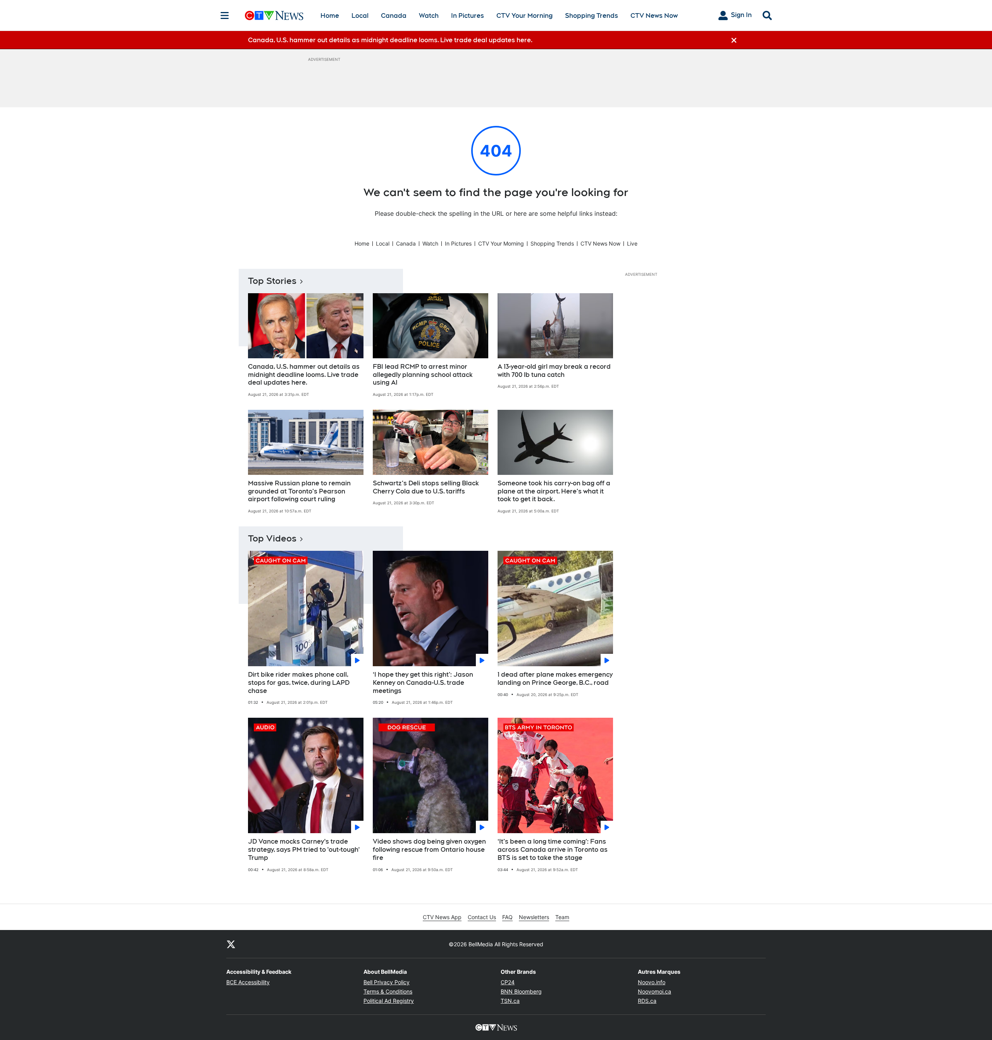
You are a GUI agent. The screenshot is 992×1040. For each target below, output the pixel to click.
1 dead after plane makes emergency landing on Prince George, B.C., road (555, 678)
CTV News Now (654, 15)
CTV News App (442, 917)
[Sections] (224, 15)
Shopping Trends (591, 15)
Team (562, 917)
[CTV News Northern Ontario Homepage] (274, 15)
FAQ (507, 917)
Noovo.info (651, 982)
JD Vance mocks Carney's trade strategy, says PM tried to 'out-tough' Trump (304, 849)
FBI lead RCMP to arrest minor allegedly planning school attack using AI (423, 375)
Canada (393, 15)
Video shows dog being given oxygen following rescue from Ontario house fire (429, 849)
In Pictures (467, 15)
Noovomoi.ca (654, 991)
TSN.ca (510, 1000)
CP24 (508, 982)
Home (329, 15)
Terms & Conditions (387, 991)
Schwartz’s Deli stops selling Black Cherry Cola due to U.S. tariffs (426, 487)
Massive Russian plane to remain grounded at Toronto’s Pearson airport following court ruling (299, 491)
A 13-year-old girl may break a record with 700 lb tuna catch (554, 370)
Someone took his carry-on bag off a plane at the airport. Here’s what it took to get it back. (554, 491)
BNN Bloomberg (521, 991)
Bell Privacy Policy (386, 982)
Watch (429, 15)
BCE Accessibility (248, 982)
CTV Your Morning (524, 15)
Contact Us (482, 917)
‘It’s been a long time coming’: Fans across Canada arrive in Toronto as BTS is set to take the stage (553, 849)
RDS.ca (647, 1000)
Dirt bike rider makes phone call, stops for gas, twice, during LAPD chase (299, 682)
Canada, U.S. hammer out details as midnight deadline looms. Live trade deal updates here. (304, 375)
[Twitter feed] (231, 944)
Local (360, 15)
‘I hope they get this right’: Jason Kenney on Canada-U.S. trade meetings (423, 682)
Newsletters (534, 917)
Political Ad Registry (388, 1000)
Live (632, 243)
